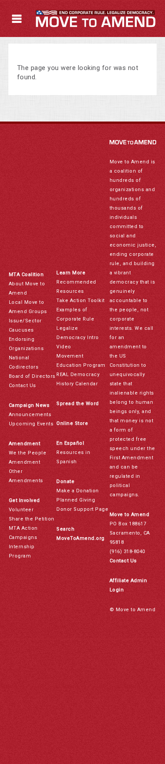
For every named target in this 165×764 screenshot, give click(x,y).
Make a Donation (77, 491)
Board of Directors (32, 376)
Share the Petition (32, 519)
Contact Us (22, 385)
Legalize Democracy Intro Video (77, 337)
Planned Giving (75, 500)
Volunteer (21, 510)
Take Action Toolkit (80, 300)
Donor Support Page (82, 509)
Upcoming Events (31, 424)
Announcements (30, 414)
